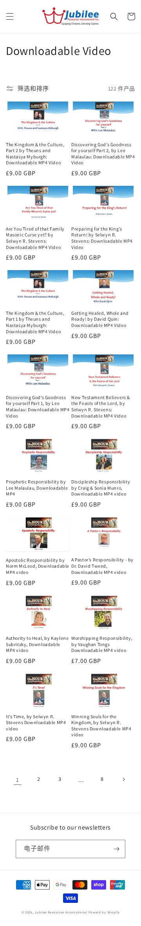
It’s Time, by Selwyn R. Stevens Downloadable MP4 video (36, 723)
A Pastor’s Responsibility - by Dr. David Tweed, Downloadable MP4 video (102, 566)
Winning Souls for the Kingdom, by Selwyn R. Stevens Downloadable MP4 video (101, 726)
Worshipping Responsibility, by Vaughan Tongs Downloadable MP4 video (101, 644)
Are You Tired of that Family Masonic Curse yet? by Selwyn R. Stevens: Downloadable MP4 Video (35, 238)
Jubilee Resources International (60, 912)
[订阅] (116, 849)
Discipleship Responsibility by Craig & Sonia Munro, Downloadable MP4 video (100, 488)
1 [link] (17, 779)
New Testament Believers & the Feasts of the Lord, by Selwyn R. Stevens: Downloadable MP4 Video (100, 406)
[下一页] (123, 779)
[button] (9, 16)
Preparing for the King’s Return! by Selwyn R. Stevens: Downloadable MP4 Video (102, 238)
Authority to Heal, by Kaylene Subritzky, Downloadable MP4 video (37, 644)
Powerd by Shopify (104, 912)
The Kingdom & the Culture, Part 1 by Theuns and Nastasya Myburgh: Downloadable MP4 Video (35, 322)
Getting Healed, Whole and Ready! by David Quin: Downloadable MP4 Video (100, 319)
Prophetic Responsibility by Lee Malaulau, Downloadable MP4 (37, 488)
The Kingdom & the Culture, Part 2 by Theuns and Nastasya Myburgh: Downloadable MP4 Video (35, 154)
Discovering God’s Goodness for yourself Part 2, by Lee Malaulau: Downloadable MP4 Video (103, 154)
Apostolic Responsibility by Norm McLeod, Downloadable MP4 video (37, 566)
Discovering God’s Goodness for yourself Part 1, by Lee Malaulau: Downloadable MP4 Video (38, 406)
